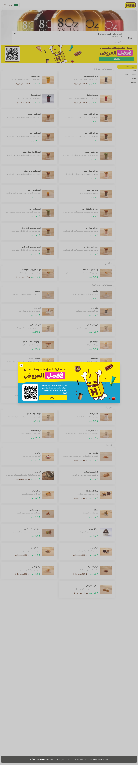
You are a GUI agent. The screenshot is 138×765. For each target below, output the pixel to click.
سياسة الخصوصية (38, 759)
